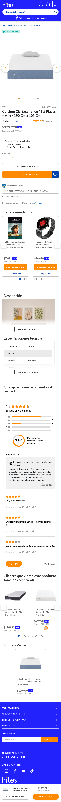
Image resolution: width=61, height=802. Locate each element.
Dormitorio (6, 25)
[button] (41, 4)
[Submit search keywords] (57, 12)
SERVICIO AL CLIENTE (13, 714)
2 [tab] (24, 279)
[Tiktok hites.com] (32, 771)
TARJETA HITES (10, 708)
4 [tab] (30, 279)
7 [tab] (41, 279)
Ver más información (28, 329)
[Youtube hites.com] (23, 771)
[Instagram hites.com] (6, 771)
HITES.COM (8, 725)
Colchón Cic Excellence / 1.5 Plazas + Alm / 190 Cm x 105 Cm (30, 680)
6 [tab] (37, 279)
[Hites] (8, 5)
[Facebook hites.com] (15, 771)
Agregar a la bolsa (29, 166)
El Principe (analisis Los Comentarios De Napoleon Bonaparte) (15, 243)
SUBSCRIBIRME (49, 739)
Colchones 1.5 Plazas (31, 25)
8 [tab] (42, 636)
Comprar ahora (27, 174)
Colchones (16, 25)
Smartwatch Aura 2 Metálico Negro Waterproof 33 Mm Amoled (44, 243)
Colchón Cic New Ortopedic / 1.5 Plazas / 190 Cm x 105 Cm (15, 611)
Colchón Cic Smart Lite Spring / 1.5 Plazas (46, 611)
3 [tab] (27, 279)
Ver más (14, 563)
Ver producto (15, 273)
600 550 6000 (14, 757)
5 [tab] (34, 279)
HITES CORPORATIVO (14, 719)
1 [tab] (20, 279)
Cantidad (6, 153)
